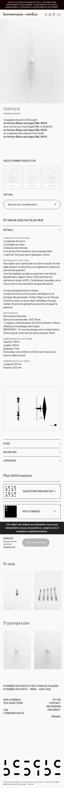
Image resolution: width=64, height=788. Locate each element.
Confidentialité (13, 713)
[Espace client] (49, 14)
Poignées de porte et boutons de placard (30, 686)
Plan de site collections (32, 782)
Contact (55, 703)
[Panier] (53, 14)
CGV (5, 710)
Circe (33, 689)
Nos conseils (12, 699)
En (59, 699)
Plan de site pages (51, 782)
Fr (54, 699)
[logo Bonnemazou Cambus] (20, 14)
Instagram (54, 706)
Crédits (30, 784)
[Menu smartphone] (59, 14)
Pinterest (54, 710)
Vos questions (13, 703)
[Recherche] (46, 14)
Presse (56, 716)
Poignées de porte (15, 689)
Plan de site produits (12, 782)
